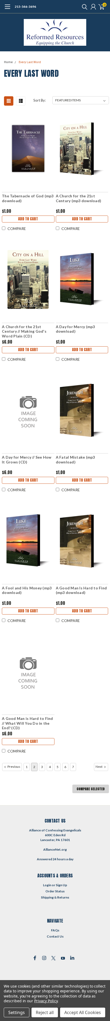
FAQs (55, 930)
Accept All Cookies (82, 1012)
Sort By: (39, 100)
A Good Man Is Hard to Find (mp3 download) (81, 590)
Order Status (55, 891)
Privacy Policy (45, 1000)
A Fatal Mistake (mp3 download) (75, 459)
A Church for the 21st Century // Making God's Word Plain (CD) (24, 331)
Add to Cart (28, 219)
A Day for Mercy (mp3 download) (75, 329)
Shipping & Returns (55, 897)
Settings (16, 1012)
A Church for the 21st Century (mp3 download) (78, 198)
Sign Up (61, 885)
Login (47, 885)
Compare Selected (91, 788)
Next (99, 767)
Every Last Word (30, 62)
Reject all (45, 1012)
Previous (13, 767)
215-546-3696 (25, 7)
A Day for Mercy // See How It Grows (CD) (27, 459)
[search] (83, 6)
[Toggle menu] (7, 9)
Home (8, 62)
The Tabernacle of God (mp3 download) (28, 198)
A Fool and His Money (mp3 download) (27, 590)
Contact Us (55, 936)
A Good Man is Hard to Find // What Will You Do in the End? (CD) (27, 723)
